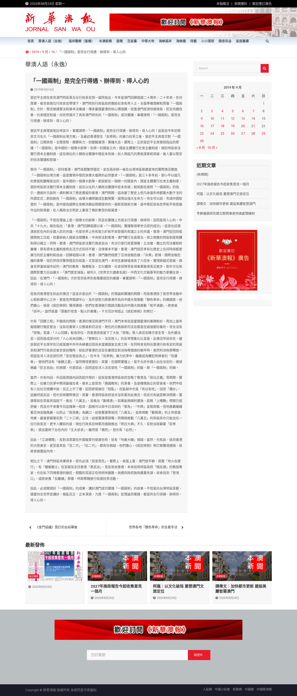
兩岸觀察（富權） (82, 41)
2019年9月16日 (44, 89)
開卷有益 (225, 41)
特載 (193, 41)
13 (243, 119)
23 (202, 133)
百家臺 (132, 41)
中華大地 (147, 41)
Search (265, 68)
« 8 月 (201, 148)
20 (243, 126)
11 (222, 119)
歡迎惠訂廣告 (262, 4)
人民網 (207, 689)
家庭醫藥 (242, 41)
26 (233, 133)
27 (243, 133)
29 (263, 133)
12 (233, 119)
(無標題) (202, 174)
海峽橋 (181, 41)
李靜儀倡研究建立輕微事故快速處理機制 (226, 213)
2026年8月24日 (42, 586)
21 (253, 126)
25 (222, 133)
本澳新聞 (105, 41)
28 (253, 133)
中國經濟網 (264, 689)
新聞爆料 (240, 4)
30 (202, 141)
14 (253, 119)
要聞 (119, 41)
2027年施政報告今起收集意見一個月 (223, 184)
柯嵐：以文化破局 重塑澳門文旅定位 (223, 194)
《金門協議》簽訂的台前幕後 (56, 527)
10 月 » (212, 148)
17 (212, 126)
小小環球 (207, 41)
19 (233, 126)
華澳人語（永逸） (51, 41)
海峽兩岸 (165, 41)
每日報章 (33, 576)
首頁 (30, 41)
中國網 (249, 689)
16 (202, 126)
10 (212, 119)
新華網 (237, 689)
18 (222, 126)
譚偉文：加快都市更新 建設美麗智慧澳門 (226, 204)
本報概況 (222, 4)
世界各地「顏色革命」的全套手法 (153, 527)
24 (212, 133)
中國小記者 (222, 689)
